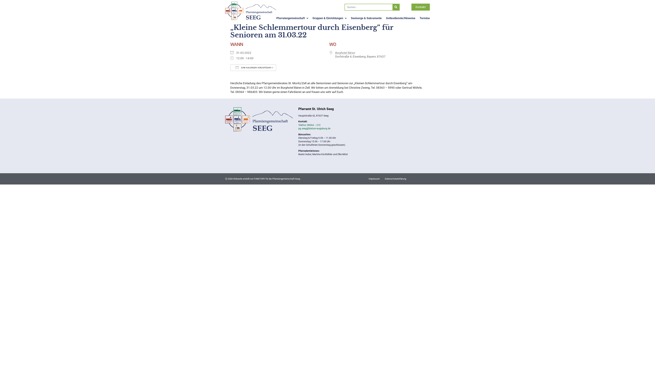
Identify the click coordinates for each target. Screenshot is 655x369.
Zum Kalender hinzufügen (255, 68)
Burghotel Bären (345, 52)
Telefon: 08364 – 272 (309, 125)
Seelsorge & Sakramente (366, 18)
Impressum (374, 178)
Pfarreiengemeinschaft (290, 18)
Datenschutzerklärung (395, 178)
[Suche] (395, 7)
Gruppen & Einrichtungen (327, 18)
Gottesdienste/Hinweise (400, 18)
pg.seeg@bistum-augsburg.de (314, 128)
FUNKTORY (259, 178)
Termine (425, 18)
